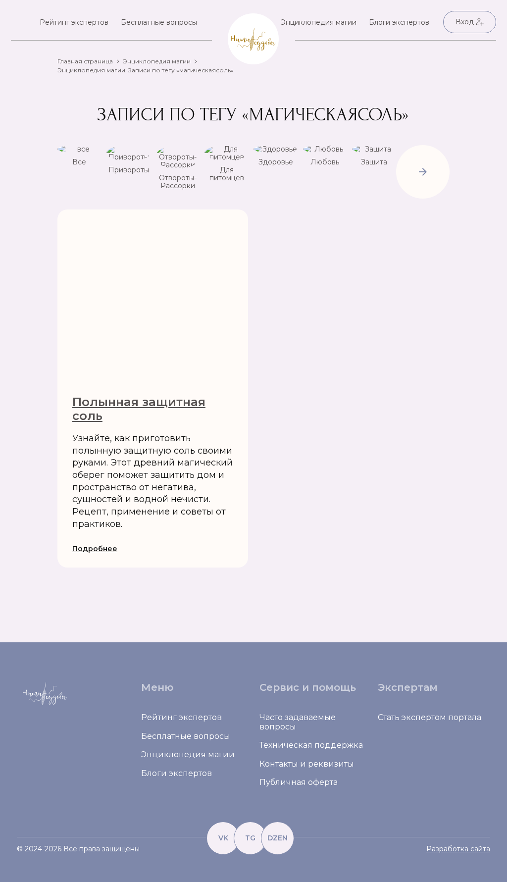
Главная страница (85, 61)
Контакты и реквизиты (306, 764)
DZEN (277, 837)
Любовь (324, 161)
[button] (423, 173)
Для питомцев (226, 173)
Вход (465, 21)
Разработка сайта (458, 848)
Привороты (128, 169)
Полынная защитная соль (138, 408)
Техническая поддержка (311, 745)
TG (250, 837)
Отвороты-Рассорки (178, 181)
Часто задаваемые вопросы (297, 722)
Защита (374, 161)
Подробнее (94, 549)
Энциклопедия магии (318, 22)
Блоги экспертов (399, 22)
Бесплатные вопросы (159, 22)
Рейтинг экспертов (74, 22)
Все (79, 161)
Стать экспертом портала (429, 717)
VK (223, 837)
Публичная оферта (298, 782)
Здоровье (275, 161)
